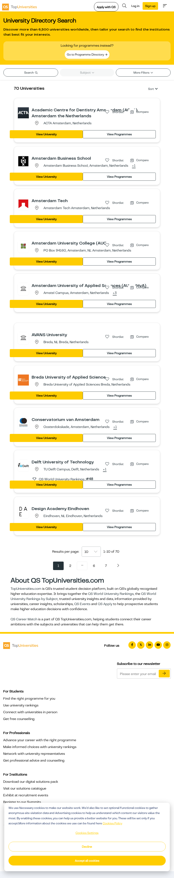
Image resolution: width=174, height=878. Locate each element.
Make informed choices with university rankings (39, 747)
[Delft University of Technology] (23, 465)
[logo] (19, 5)
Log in (135, 6)
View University (46, 134)
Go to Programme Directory (86, 54)
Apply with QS (106, 7)
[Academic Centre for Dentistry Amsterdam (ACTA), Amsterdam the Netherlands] (23, 112)
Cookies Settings (87, 833)
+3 (115, 293)
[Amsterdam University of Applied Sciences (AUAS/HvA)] (23, 288)
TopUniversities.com (26, 589)
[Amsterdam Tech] (23, 203)
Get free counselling (19, 719)
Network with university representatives (34, 754)
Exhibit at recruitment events (25, 795)
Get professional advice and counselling (34, 760)
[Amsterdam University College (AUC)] (23, 246)
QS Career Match (24, 619)
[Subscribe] (164, 673)
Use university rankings (20, 705)
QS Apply (105, 604)
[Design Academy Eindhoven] (23, 511)
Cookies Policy (112, 823)
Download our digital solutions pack (30, 782)
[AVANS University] (23, 337)
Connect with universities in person (30, 712)
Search (29, 72)
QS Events (82, 604)
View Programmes (119, 134)
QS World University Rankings (111, 594)
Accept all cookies (87, 861)
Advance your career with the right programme (39, 740)
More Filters (141, 72)
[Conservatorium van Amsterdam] (23, 422)
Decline (87, 847)
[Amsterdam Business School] (23, 161)
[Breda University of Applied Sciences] (23, 380)
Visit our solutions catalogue (24, 788)
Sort (151, 89)
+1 (134, 166)
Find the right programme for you (29, 698)
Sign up (150, 6)
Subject (85, 72)
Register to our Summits (22, 802)
